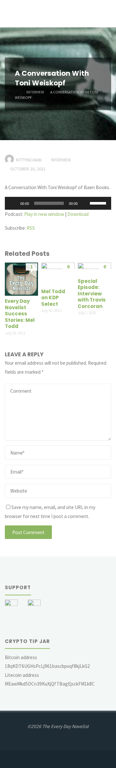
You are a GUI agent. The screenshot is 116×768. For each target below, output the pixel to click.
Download (78, 214)
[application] (58, 203)
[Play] (13, 203)
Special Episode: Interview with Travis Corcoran (92, 294)
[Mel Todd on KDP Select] (57, 274)
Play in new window (44, 214)
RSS (31, 228)
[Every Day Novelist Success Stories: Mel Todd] (21, 278)
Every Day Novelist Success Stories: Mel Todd (20, 314)
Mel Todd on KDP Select (53, 297)
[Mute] (85, 203)
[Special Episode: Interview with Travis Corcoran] (94, 268)
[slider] (99, 202)
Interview (35, 91)
